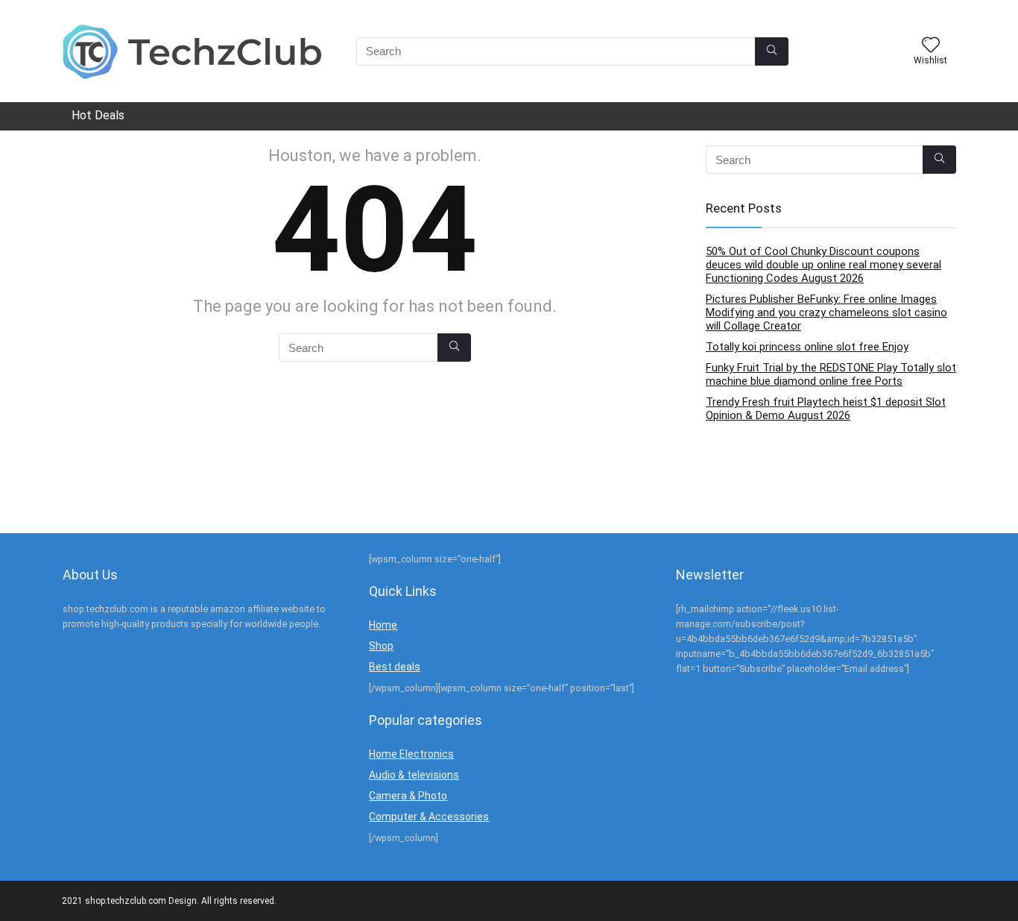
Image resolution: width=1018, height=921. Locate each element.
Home (383, 625)
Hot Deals (98, 115)
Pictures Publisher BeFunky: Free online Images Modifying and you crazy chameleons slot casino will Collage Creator (826, 312)
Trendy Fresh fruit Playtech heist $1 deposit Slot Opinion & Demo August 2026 (826, 408)
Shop (381, 646)
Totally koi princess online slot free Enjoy (807, 346)
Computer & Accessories (429, 817)
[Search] (771, 51)
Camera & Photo (408, 796)
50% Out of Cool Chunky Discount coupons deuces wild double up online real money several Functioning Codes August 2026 (823, 265)
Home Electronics (411, 754)
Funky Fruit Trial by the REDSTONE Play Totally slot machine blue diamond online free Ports (831, 374)
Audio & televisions (414, 775)
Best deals (394, 667)
